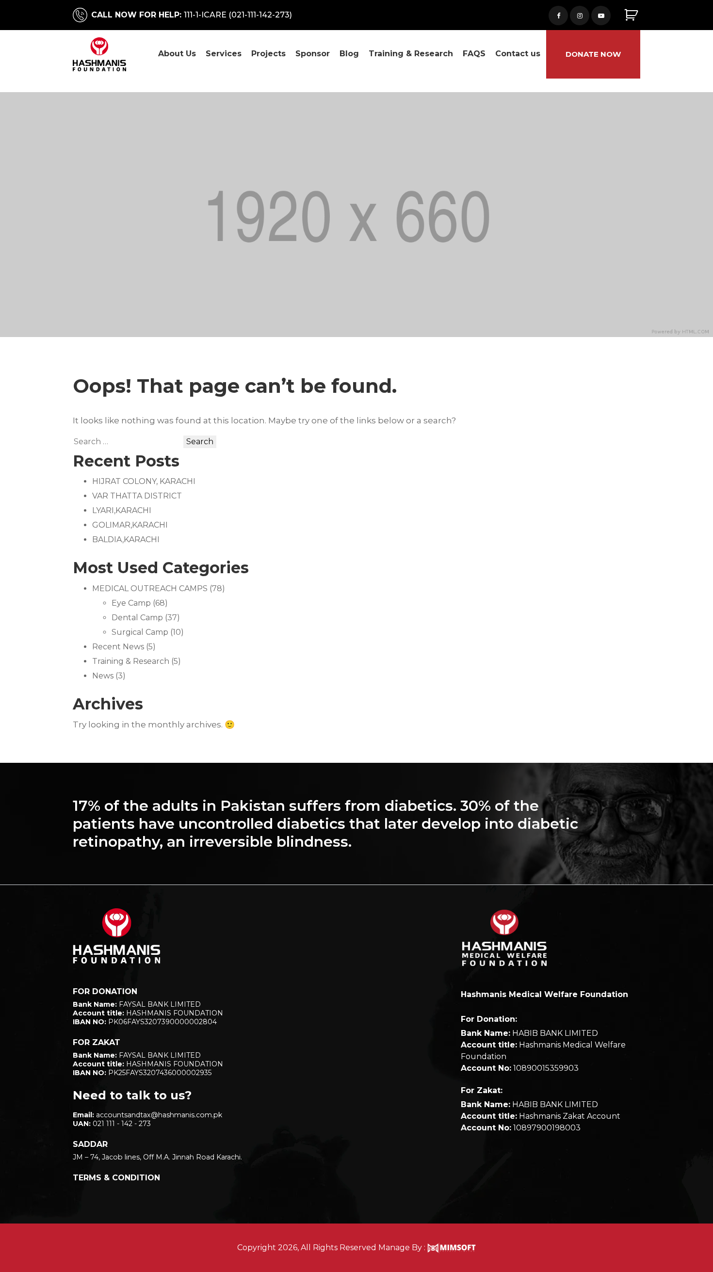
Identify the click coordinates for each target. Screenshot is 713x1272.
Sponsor (312, 53)
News (102, 675)
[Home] (116, 936)
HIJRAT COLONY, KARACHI (143, 481)
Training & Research (411, 53)
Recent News (118, 646)
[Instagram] (579, 15)
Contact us (517, 53)
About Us (177, 53)
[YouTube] (601, 15)
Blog (349, 53)
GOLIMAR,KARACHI (130, 525)
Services (224, 53)
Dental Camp (137, 617)
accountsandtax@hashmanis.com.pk (159, 1115)
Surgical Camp (140, 632)
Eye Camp (131, 603)
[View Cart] (632, 15)
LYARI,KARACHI (121, 510)
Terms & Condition (116, 1177)
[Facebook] (558, 15)
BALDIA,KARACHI (126, 539)
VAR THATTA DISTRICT (137, 495)
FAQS (474, 53)
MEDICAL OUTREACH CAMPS (150, 588)
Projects (268, 53)
